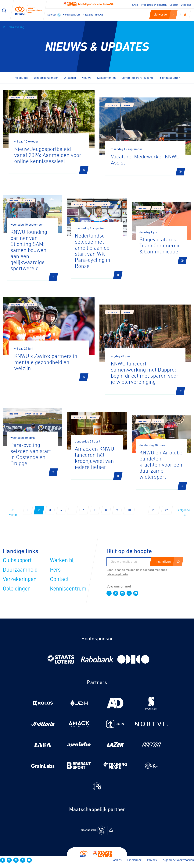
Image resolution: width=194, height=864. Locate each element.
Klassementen (106, 77)
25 (154, 510)
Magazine (87, 14)
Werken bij (62, 560)
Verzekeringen (20, 579)
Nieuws (99, 14)
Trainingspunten (169, 77)
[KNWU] (28, 10)
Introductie (21, 77)
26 (166, 510)
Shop (135, 4)
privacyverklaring (117, 574)
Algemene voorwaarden (178, 860)
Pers (55, 570)
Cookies (117, 860)
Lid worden (160, 14)
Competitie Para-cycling (137, 77)
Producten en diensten (154, 4)
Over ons (186, 4)
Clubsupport (17, 560)
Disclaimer (134, 860)
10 (129, 510)
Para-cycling (15, 27)
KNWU (30, 98)
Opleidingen (17, 588)
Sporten (52, 14)
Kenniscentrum (72, 14)
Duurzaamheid (20, 570)
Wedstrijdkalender (46, 77)
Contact (174, 4)
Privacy (152, 860)
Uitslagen (70, 77)
